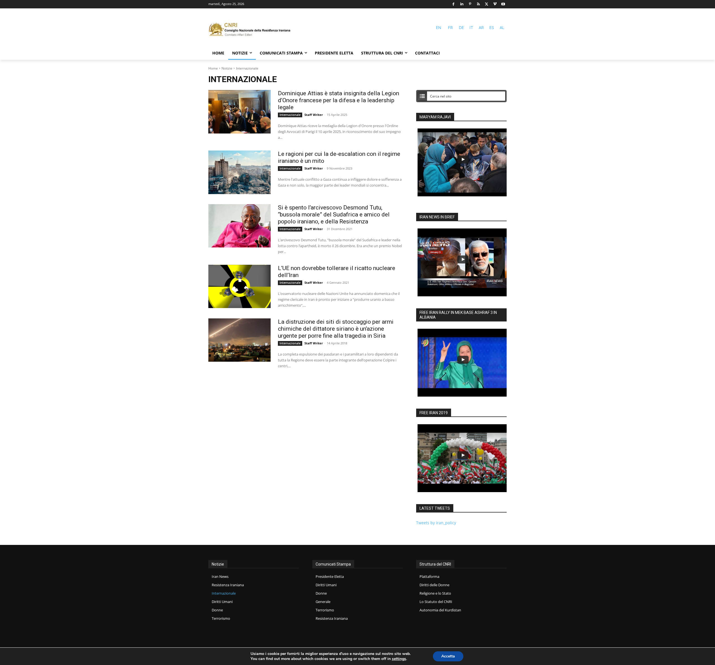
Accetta (448, 656)
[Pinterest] (470, 4)
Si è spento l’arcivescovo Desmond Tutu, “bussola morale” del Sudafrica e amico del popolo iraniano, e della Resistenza (334, 214)
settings (399, 658)
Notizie (226, 68)
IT (471, 27)
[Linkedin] (461, 4)
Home (213, 68)
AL (502, 27)
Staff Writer (313, 115)
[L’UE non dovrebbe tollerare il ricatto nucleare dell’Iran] (239, 286)
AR (481, 27)
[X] (486, 4)
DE (461, 27)
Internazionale (290, 115)
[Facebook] (453, 4)
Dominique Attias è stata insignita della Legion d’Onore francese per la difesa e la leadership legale (338, 100)
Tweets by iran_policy (436, 522)
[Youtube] (503, 4)
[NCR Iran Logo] (250, 30)
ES (491, 27)
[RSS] (478, 4)
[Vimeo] (495, 4)
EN (438, 27)
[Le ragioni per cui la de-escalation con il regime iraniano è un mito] (239, 172)
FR (450, 27)
